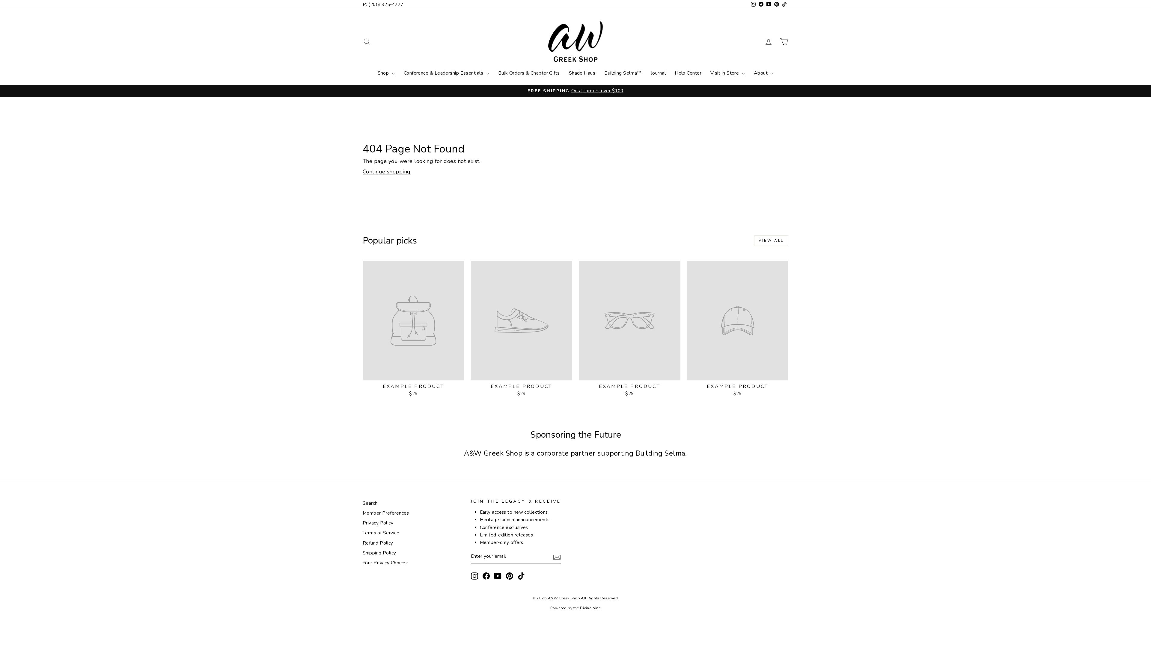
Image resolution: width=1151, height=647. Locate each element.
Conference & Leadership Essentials (444, 73)
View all (771, 240)
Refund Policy (378, 543)
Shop (384, 73)
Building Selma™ (623, 73)
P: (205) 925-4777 (383, 4)
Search (370, 503)
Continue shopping (387, 171)
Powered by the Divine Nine (575, 607)
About (761, 73)
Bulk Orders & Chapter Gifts (529, 73)
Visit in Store (725, 73)
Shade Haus (582, 73)
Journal (658, 73)
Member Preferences (386, 513)
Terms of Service (381, 533)
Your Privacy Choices (385, 563)
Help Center (688, 73)
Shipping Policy (379, 553)
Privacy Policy (378, 523)
